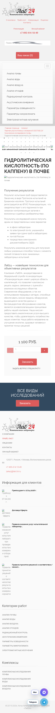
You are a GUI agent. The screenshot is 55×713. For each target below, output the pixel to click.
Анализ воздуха (14, 85)
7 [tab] (29, 138)
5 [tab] (21, 138)
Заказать (27, 361)
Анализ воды (13, 79)
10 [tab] (42, 138)
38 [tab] (8, 149)
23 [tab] (46, 141)
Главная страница (12, 128)
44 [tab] (33, 149)
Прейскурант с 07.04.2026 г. (24, 490)
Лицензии (44, 20)
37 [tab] (4, 149)
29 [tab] (21, 145)
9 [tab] (38, 138)
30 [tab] (25, 145)
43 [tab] (29, 149)
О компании (11, 20)
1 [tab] (4, 138)
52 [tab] (33, 152)
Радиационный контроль (19, 96)
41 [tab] (21, 149)
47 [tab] (46, 149)
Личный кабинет (38, 29)
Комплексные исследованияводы (16, 680)
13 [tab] (4, 141)
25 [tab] (4, 145)
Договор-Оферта (19, 510)
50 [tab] (25, 152)
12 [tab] (50, 138)
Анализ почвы (13, 73)
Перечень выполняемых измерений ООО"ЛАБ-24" (24, 131)
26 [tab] (8, 145)
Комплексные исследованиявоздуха (16, 687)
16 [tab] (17, 141)
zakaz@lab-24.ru (13, 471)
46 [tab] (42, 149)
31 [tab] (29, 145)
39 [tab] (12, 149)
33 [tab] (38, 145)
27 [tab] (12, 145)
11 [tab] (46, 138)
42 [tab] (25, 149)
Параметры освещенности (20, 108)
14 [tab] (8, 141)
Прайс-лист (21, 20)
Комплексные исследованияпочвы (16, 673)
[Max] (44, 692)
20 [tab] (33, 141)
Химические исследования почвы (18, 133)
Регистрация (18, 29)
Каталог (24, 128)
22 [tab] (42, 141)
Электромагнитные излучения (22, 119)
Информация (33, 20)
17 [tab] (21, 141)
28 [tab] (17, 145)
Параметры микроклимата (20, 114)
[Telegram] (44, 702)
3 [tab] (12, 138)
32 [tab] (33, 145)
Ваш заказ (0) (25, 55)
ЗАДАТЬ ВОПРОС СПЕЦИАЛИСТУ (26, 368)
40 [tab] (17, 149)
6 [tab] (25, 138)
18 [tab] (25, 141)
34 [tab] (42, 145)
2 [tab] (8, 138)
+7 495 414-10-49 (29, 33)
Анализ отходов (14, 90)
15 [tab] (12, 141)
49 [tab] (21, 152)
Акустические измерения (20, 102)
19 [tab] (29, 141)
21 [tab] (38, 141)
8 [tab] (33, 138)
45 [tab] (38, 149)
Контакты (27, 23)
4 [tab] (17, 138)
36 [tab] (50, 145)
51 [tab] (29, 152)
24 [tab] (50, 141)
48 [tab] (50, 149)
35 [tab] (46, 145)
